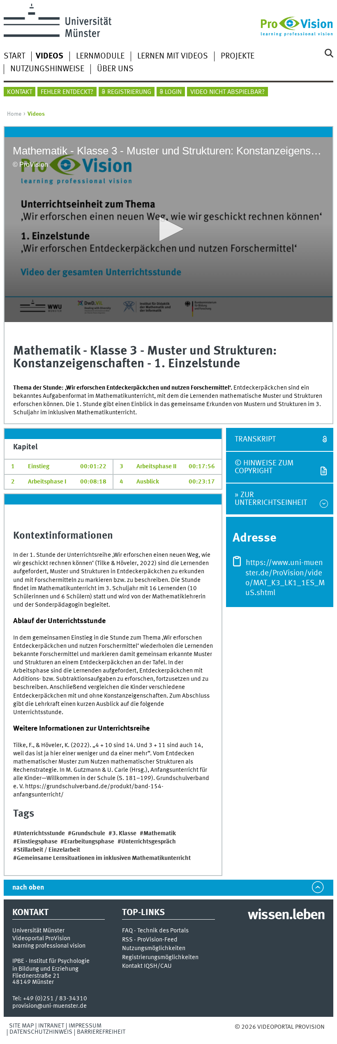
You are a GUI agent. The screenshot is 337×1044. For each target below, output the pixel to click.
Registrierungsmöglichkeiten (160, 958)
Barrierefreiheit (101, 1032)
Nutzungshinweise (47, 69)
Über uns (115, 69)
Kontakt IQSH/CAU (147, 966)
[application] (169, 229)
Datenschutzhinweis (40, 1032)
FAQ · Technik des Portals (155, 931)
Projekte (237, 56)
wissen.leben (286, 915)
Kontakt (19, 92)
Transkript (255, 439)
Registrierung (129, 92)
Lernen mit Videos (172, 56)
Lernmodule (100, 56)
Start (14, 56)
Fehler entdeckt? (67, 92)
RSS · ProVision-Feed (150, 940)
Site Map (21, 1026)
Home (14, 114)
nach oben (28, 887)
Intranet (51, 1026)
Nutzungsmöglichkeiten (153, 949)
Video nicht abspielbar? (227, 92)
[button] (168, 229)
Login (173, 92)
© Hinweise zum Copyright (264, 467)
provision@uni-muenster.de (49, 1006)
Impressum (85, 1026)
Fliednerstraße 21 (36, 976)
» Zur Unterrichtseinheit (271, 499)
